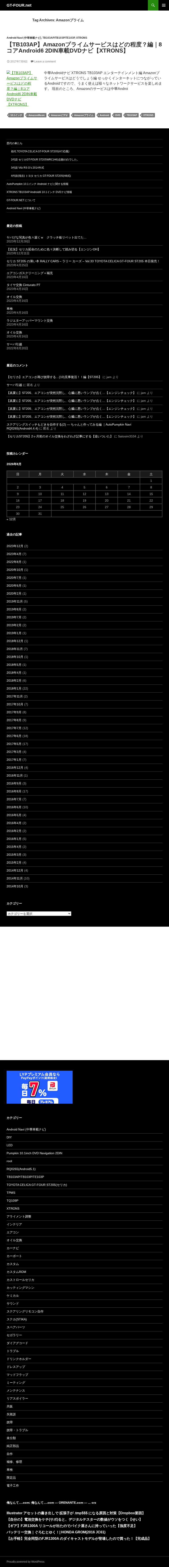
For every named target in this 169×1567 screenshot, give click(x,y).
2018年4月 (14, 672)
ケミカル (13, 1295)
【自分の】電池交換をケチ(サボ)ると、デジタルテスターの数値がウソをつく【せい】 (75, 1519)
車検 (10, 308)
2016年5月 (14, 815)
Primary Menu (163, 5)
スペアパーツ (16, 1327)
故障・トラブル (17, 1430)
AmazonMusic (36, 115)
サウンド (13, 1303)
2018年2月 (14, 680)
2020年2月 (14, 593)
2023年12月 (15, 546)
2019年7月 (14, 617)
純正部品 (13, 1446)
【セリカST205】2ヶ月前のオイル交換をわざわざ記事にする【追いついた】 (60, 436)
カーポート (14, 1256)
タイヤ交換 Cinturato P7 (23, 285)
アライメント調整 (19, 1216)
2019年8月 (14, 609)
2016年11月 (15, 775)
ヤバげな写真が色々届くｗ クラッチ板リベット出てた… (47, 237)
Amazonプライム (84, 115)
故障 (10, 1422)
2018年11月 (15, 649)
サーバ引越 (14, 344)
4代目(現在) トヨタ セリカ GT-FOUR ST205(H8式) (41, 175)
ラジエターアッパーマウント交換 (30, 320)
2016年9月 (14, 783)
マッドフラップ (17, 1374)
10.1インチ (16, 115)
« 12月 (11, 519)
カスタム (13, 1264)
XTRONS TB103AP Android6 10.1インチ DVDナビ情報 (39, 192)
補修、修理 (14, 1461)
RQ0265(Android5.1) (21, 1169)
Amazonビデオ (59, 115)
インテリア (14, 1224)
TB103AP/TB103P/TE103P (58, 37)
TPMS (11, 1192)
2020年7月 (14, 577)
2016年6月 (14, 807)
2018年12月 (15, 641)
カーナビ (13, 1248)
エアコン (13, 1232)
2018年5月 (14, 664)
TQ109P (12, 1200)
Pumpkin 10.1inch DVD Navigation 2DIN (34, 1153)
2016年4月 (14, 823)
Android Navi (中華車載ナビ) (24, 37)
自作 (10, 1454)
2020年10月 (15, 569)
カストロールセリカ (20, 1279)
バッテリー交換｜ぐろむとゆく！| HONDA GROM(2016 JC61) (56, 1532)
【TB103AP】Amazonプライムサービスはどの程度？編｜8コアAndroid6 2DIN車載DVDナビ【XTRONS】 (84, 47)
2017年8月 (14, 720)
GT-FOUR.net (19, 5)
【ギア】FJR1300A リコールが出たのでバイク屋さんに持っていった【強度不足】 (72, 1526)
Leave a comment (45, 61)
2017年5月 (14, 744)
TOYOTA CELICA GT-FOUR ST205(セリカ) (37, 1185)
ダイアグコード (17, 1343)
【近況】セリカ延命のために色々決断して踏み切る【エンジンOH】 (54, 249)
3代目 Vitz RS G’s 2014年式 (27, 167)
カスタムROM (16, 1272)
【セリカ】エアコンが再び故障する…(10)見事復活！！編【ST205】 (54, 377)
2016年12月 (15, 767)
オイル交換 (14, 296)
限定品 (11, 1477)
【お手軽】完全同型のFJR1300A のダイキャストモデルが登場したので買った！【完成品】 (79, 1538)
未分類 (11, 1438)
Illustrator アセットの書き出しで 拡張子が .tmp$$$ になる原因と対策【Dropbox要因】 (76, 1513)
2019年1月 (14, 633)
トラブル (13, 1351)
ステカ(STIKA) (17, 1319)
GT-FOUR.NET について (21, 200)
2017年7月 (14, 728)
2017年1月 (14, 759)
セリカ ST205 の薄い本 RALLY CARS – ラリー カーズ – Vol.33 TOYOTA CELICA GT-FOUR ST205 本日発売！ (83, 261)
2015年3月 (14, 854)
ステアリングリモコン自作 (25, 1311)
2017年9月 (14, 712)
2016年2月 (14, 831)
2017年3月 (14, 751)
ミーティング (16, 1382)
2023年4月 (14, 554)
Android (104, 115)
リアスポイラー (17, 1398)
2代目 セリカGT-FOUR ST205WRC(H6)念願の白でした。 (45, 159)
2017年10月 (15, 704)
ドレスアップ (16, 1367)
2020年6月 (14, 585)
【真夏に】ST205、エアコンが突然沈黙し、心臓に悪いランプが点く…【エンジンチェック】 (71, 393)
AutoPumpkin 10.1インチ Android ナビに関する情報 (37, 184)
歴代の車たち (14, 143)
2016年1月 (14, 839)
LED (10, 1145)
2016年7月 (14, 799)
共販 (10, 1406)
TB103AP (132, 115)
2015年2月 (14, 862)
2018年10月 (15, 657)
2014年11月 (15, 878)
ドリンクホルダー (19, 1359)
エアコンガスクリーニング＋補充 (30, 273)
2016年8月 (14, 791)
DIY (9, 1137)
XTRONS (81, 37)
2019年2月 (14, 625)
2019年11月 (15, 601)
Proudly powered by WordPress (25, 1561)
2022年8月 (14, 562)
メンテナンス (16, 1390)
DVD (117, 115)
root (9, 1161)
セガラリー (14, 1335)
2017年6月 (14, 736)
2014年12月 (15, 870)
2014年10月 (15, 886)
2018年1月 (14, 688)
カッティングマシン (20, 1287)
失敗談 (11, 1414)
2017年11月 (15, 696)
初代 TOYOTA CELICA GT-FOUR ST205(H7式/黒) (40, 151)
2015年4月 (14, 846)
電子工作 (13, 1485)
